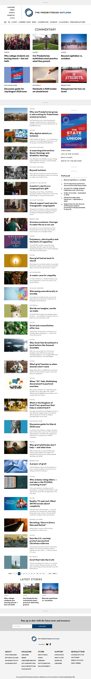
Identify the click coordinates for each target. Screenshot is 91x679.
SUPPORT (59, 652)
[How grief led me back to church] (15, 260)
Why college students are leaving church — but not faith (16, 58)
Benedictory (66, 85)
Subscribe (10, 7)
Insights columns (36, 519)
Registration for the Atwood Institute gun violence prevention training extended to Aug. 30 (74, 206)
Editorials (37, 85)
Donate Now (59, 655)
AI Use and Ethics (11, 663)
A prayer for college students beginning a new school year (74, 189)
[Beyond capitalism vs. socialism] (74, 42)
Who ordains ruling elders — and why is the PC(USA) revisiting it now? (43, 482)
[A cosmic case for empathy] (15, 277)
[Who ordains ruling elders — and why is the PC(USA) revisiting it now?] (15, 482)
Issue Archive (26, 669)
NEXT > (55, 573)
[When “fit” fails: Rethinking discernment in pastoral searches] (15, 383)
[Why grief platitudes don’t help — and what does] (15, 447)
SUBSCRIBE (66, 150)
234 (50, 573)
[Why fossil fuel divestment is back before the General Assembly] (15, 345)
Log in (12, 18)
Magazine (26, 652)
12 (43, 573)
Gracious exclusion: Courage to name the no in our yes (44, 223)
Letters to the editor (38, 183)
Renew (12, 10)
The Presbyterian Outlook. (32, 677)
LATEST (14, 22)
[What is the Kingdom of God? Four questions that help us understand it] (15, 405)
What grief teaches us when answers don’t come (43, 365)
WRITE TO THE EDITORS (71, 161)
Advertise (10, 15)
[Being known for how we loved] (74, 75)
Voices (6, 52)
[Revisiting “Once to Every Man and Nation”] (15, 525)
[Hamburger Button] (5, 22)
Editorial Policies (11, 657)
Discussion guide (10, 85)
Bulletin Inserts (44, 666)
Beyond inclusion (38, 170)
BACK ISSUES (67, 157)
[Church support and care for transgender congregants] (15, 205)
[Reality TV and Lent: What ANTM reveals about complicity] (15, 503)
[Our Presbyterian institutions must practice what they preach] (45, 42)
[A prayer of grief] (15, 466)
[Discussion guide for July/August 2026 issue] (17, 75)
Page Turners (76, 663)
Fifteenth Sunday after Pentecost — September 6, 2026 (73, 199)
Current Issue (25, 22)
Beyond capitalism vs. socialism (50, 599)
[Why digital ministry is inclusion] (15, 135)
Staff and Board (11, 655)
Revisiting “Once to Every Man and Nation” (42, 523)
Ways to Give (59, 657)
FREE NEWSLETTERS (77, 22)
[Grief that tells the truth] (15, 562)
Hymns (40, 657)
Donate (11, 12)
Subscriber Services (29, 660)
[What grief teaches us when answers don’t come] (15, 366)
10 (37, 573)
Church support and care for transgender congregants (43, 204)
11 (40, 573)
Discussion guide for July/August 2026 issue (15, 90)
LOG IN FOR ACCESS (70, 154)
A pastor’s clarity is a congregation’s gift (40, 187)
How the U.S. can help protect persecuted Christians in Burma (40, 541)
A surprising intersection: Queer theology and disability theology (42, 153)
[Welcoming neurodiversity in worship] (15, 293)
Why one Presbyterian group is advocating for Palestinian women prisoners (44, 114)
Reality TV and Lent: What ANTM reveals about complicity (43, 503)
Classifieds (64, 22)
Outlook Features (37, 147)
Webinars (41, 660)
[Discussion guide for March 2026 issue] (15, 426)
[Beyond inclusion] (15, 172)
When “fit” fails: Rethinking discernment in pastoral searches (43, 384)
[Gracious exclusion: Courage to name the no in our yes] (15, 224)
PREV (10, 573)
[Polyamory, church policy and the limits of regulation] (15, 241)
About (8, 652)
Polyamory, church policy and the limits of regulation (44, 240)
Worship (53, 22)
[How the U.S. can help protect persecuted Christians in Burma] (15, 540)
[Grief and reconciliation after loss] (15, 328)
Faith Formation (44, 663)
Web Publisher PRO (70, 677)
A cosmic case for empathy (43, 275)
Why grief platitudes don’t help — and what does (43, 446)
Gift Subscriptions (29, 663)
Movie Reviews (35, 272)
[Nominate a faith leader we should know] (45, 75)
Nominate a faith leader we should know (45, 90)
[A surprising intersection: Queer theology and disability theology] (15, 153)
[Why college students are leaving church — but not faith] (17, 42)
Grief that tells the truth (42, 560)
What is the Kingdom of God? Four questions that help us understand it (42, 405)
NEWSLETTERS (78, 652)
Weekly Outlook (77, 660)
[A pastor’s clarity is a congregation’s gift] (15, 188)
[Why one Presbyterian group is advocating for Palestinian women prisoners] (15, 114)
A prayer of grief (38, 464)
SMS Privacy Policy (11, 660)
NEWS (34, 22)
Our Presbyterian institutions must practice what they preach (45, 58)
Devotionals (43, 655)
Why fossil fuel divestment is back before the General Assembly (44, 345)
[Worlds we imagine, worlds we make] (15, 310)
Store (41, 652)
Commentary (43, 22)
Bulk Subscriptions (29, 666)
